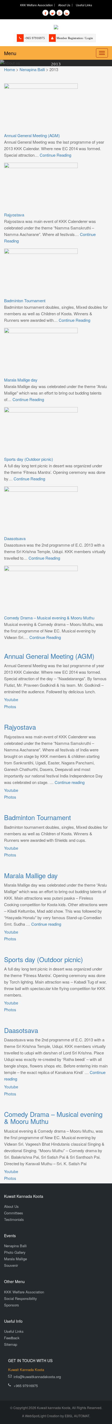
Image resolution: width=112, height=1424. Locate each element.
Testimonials (14, 1219)
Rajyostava (14, 215)
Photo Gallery (15, 1252)
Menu (10, 52)
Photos (10, 706)
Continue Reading (55, 155)
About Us (64, 5)
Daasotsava (15, 538)
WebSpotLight (35, 1415)
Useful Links (84, 5)
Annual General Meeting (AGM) (32, 135)
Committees (13, 1212)
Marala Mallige (15, 1258)
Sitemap (10, 1344)
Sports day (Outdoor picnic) (28, 459)
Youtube (11, 699)
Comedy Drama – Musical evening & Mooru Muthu (49, 617)
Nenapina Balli (15, 1245)
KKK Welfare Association (36, 5)
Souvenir (11, 1265)
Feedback (12, 1337)
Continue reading (70, 782)
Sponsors (11, 1305)
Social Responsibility (20, 1298)
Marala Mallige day (21, 380)
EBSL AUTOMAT (77, 1415)
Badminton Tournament (24, 300)
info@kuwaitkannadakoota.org (37, 1376)
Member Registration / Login (75, 38)
